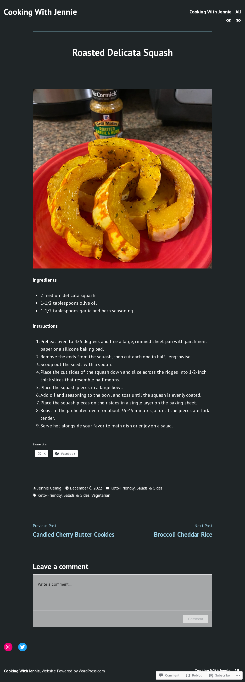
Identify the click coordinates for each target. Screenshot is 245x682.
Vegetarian (100, 495)
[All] (237, 20)
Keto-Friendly (123, 488)
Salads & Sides (149, 488)
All (238, 12)
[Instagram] (8, 647)
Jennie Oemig (49, 488)
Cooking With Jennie (40, 11)
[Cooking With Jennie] (230, 20)
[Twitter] (22, 647)
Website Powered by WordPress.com (73, 671)
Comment (195, 619)
